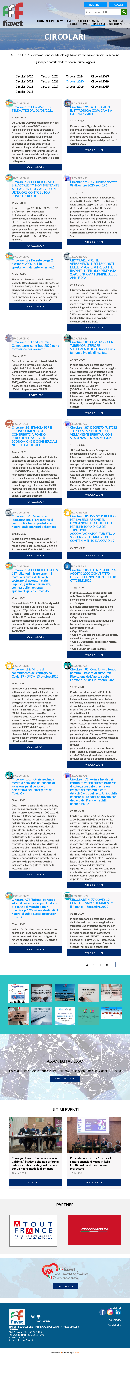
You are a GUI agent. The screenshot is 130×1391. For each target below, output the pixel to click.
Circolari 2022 (24, 81)
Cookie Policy (114, 1325)
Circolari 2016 (75, 86)
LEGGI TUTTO (35, 395)
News (60, 21)
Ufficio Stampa (88, 21)
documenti (109, 21)
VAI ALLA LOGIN (35, 167)
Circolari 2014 (24, 91)
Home (74, 24)
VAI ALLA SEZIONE (65, 1078)
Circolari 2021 (49, 81)
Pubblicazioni (117, 24)
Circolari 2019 (100, 81)
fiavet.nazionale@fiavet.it (21, 1340)
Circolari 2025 (49, 76)
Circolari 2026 (24, 76)
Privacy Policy (114, 1320)
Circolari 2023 (100, 76)
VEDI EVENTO (35, 1182)
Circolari (98, 24)
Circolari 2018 (24, 86)
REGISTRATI (95, 4)
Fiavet (85, 24)
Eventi (71, 21)
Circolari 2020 (75, 81)
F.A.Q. (123, 21)
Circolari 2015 (100, 86)
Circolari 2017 (49, 86)
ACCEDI (118, 4)
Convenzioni (45, 21)
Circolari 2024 (75, 76)
